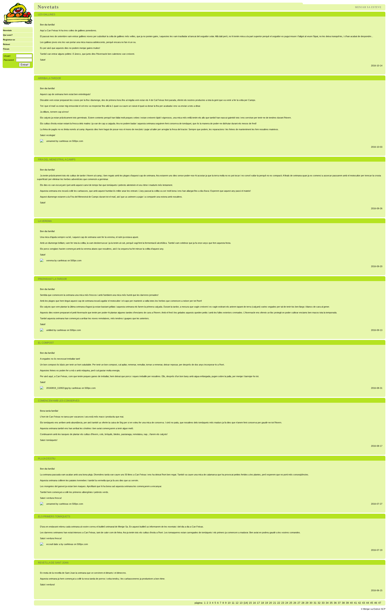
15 (250, 602)
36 (335, 602)
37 (339, 602)
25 (290, 602)
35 (331, 602)
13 (241, 602)
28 (303, 602)
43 (363, 602)
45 (371, 602)
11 (233, 602)
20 (270, 602)
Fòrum (6, 49)
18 (262, 602)
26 (294, 602)
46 (375, 602)
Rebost (6, 44)
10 (229, 602)
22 (278, 602)
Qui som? (8, 35)
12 (237, 602)
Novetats (7, 30)
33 (323, 602)
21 (274, 602)
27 (298, 602)
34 (327, 602)
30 (311, 602)
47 (379, 602)
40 (351, 602)
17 (258, 602)
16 (254, 602)
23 (282, 602)
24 (286, 602)
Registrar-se (9, 40)
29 (307, 602)
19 (266, 602)
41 (355, 602)
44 (367, 602)
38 (343, 602)
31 (315, 602)
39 (347, 602)
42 (359, 602)
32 (319, 602)
